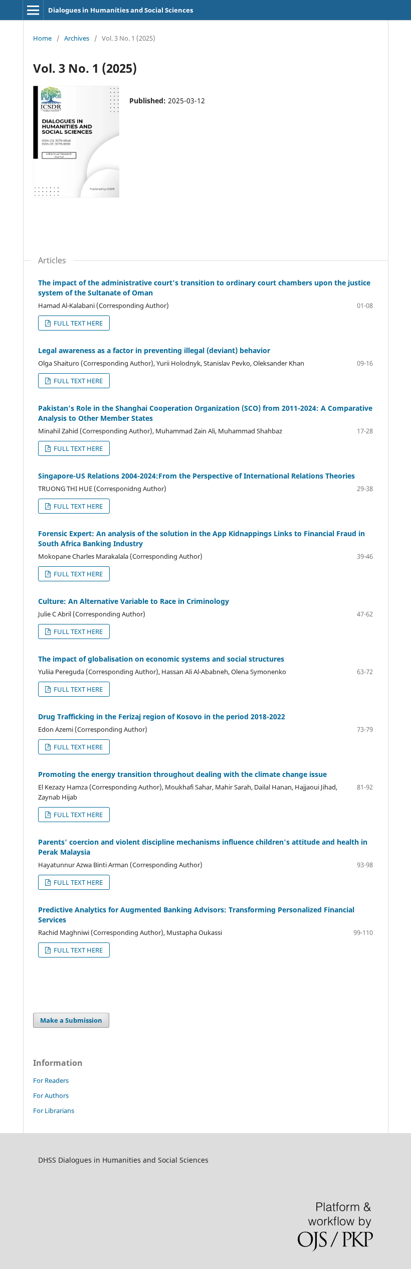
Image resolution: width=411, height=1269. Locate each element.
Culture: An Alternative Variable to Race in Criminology (133, 601)
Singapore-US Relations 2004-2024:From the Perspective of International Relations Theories (196, 476)
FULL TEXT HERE (77, 323)
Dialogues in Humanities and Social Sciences (120, 10)
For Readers (51, 1080)
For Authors (51, 1095)
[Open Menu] (33, 10)
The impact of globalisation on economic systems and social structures (161, 659)
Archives (76, 38)
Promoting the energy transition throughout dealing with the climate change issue (182, 774)
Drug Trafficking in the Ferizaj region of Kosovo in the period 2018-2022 (161, 716)
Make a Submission (71, 1020)
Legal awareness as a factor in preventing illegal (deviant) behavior (154, 350)
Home (42, 38)
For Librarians (53, 1110)
